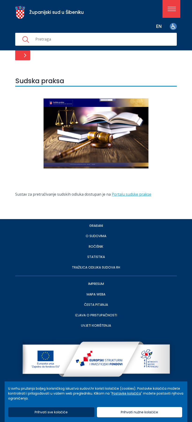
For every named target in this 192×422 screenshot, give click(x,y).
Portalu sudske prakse (131, 194)
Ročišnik (96, 246)
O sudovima (96, 236)
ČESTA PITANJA (96, 304)
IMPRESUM (96, 283)
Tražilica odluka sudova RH (96, 267)
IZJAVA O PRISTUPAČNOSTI (96, 315)
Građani (96, 225)
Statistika (96, 256)
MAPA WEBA (96, 294)
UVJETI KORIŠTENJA (96, 325)
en (159, 26)
